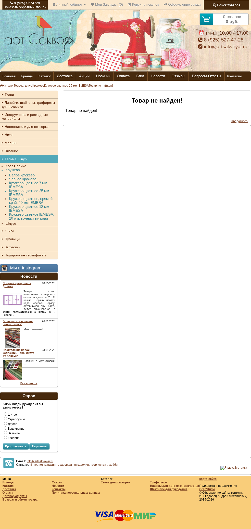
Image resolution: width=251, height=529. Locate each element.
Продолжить (239, 121)
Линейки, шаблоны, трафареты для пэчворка (28, 104)
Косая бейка (15, 166)
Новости (158, 76)
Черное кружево (22, 179)
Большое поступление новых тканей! (18, 323)
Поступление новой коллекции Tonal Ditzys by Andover (18, 352)
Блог (140, 76)
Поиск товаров (228, 5)
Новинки (103, 76)
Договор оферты (14, 496)
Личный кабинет (69, 4)
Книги (9, 231)
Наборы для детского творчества (174, 486)
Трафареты (158, 482)
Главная (9, 76)
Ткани (9, 94)
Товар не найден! (101, 85)
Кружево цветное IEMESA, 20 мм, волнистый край (31, 216)
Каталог (44, 76)
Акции (84, 76)
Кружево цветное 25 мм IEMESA (66, 85)
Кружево (38, 85)
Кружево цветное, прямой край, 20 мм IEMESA (30, 201)
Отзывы (178, 76)
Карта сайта (208, 479)
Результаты (39, 446)
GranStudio (207, 489)
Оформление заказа (184, 4)
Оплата (123, 76)
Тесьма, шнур (23, 85)
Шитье (12, 414)
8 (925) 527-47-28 (222, 39)
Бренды (27, 76)
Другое (12, 424)
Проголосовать (15, 446)
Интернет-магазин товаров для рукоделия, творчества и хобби (74, 464)
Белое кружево (22, 175)
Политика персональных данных (76, 492)
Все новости (28, 383)
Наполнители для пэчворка (27, 127)
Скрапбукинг (16, 419)
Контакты (234, 76)
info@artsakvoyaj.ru (224, 46)
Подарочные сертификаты (26, 255)
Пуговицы (12, 239)
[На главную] (40, 46)
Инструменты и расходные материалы (25, 116)
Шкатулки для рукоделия (168, 489)
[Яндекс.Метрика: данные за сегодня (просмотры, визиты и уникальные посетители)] (233, 468)
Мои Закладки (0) (108, 4)
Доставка (65, 76)
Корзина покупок (145, 4)
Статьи (57, 482)
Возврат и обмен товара (20, 499)
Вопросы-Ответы (206, 76)
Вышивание (16, 428)
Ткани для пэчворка (115, 482)
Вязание (11, 151)
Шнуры (11, 223)
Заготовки (12, 247)
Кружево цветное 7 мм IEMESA (28, 185)
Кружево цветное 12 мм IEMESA (29, 208)
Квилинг (13, 438)
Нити (9, 135)
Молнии (11, 143)
